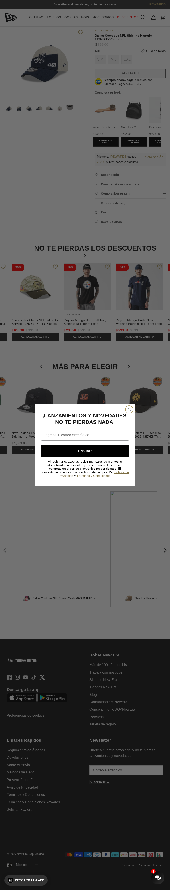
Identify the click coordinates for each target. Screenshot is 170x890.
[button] (26, 880)
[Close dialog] (129, 409)
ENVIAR (85, 451)
